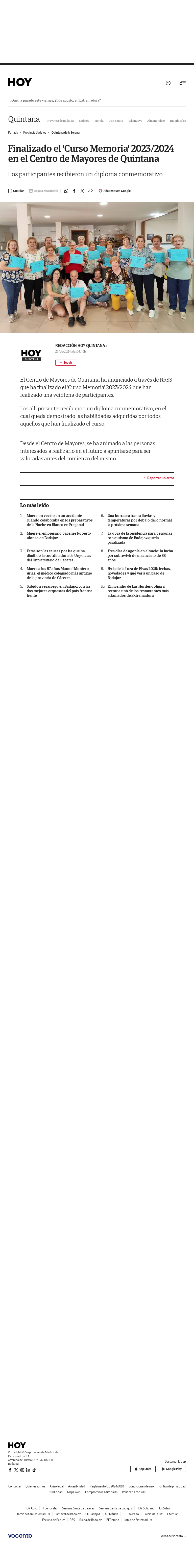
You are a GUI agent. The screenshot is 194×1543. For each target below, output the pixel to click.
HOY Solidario (146, 1508)
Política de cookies (134, 1492)
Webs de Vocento (172, 1536)
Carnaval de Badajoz (68, 1514)
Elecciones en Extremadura (32, 1514)
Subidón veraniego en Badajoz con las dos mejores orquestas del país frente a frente (60, 591)
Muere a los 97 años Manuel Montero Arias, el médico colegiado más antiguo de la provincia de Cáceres (59, 573)
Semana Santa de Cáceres (78, 1508)
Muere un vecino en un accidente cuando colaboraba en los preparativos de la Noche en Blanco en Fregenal (60, 520)
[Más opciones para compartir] (90, 191)
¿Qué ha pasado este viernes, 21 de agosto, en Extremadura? (55, 100)
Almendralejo (156, 120)
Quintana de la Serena (66, 132)
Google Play (174, 1469)
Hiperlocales (178, 120)
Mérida (99, 120)
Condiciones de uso (141, 1486)
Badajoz (84, 120)
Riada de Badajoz (90, 1520)
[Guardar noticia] (16, 191)
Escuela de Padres (53, 1520)
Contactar (14, 1486)
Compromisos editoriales (101, 1492)
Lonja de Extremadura (138, 1520)
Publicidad (56, 1492)
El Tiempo (112, 1520)
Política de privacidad (172, 1486)
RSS (72, 1520)
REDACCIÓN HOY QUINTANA (80, 345)
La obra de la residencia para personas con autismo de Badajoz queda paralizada (140, 538)
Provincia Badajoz (34, 132)
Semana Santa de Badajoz (115, 1508)
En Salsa (164, 1508)
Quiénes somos (35, 1486)
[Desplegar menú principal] (182, 83)
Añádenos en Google (117, 191)
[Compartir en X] (82, 191)
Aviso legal (57, 1486)
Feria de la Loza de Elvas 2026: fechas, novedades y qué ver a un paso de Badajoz (139, 573)
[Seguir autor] (65, 363)
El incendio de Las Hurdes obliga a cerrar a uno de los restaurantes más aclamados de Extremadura (138, 591)
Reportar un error (160, 478)
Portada (13, 132)
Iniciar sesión (168, 83)
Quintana (24, 119)
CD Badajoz (92, 1514)
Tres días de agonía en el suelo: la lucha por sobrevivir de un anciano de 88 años (140, 555)
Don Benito (116, 120)
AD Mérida (111, 1514)
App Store (145, 1469)
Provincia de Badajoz (60, 120)
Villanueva (135, 120)
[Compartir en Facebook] (74, 191)
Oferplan (173, 1514)
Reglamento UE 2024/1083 (107, 1486)
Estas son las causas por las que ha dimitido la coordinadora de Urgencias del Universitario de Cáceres (59, 555)
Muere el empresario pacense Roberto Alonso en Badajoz (59, 535)
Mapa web (74, 1492)
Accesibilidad (76, 1486)
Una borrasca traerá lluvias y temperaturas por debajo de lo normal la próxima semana (140, 520)
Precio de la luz (153, 1514)
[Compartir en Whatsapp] (66, 191)
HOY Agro (31, 1508)
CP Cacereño (131, 1514)
